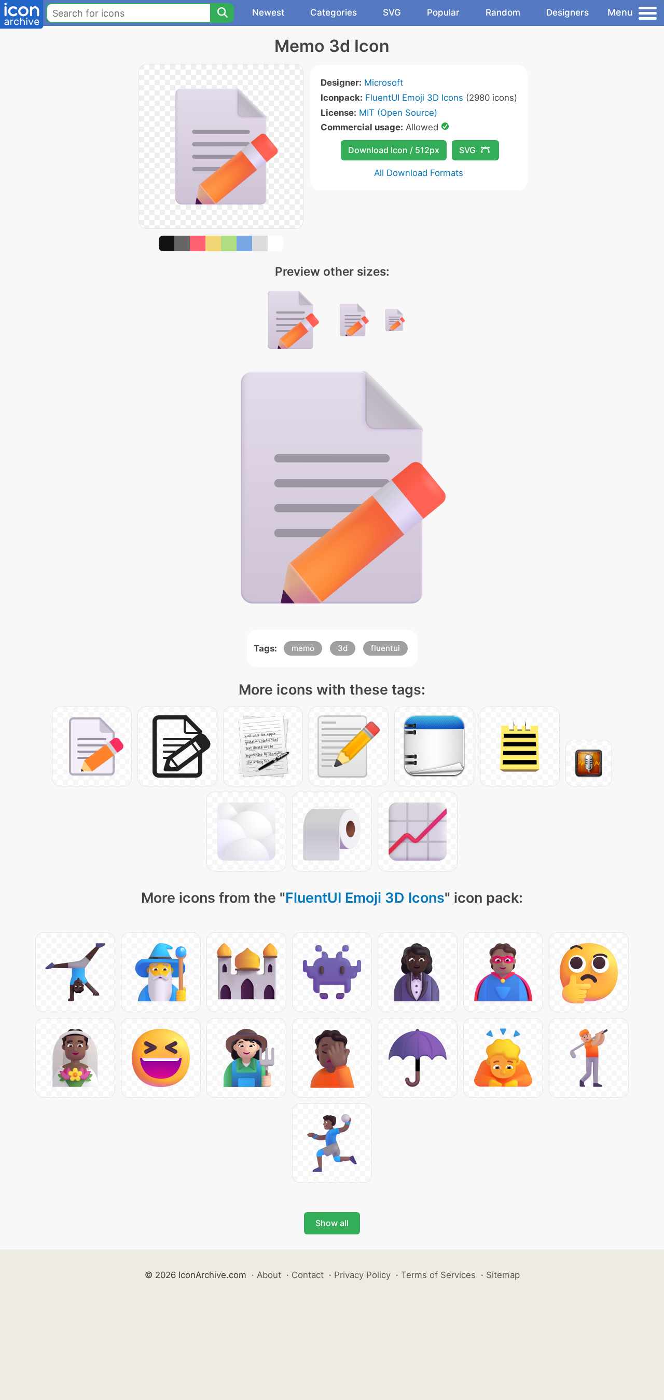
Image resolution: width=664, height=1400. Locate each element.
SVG (392, 12)
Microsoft (383, 82)
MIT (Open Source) (398, 112)
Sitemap (503, 1275)
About (269, 1275)
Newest (268, 12)
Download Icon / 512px (393, 150)
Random (503, 12)
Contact (308, 1275)
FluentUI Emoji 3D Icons (414, 97)
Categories (333, 12)
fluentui (385, 648)
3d (343, 648)
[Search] (222, 13)
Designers (567, 12)
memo (303, 648)
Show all (332, 1223)
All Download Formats (418, 173)
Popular (443, 12)
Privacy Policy (362, 1275)
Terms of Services (438, 1275)
